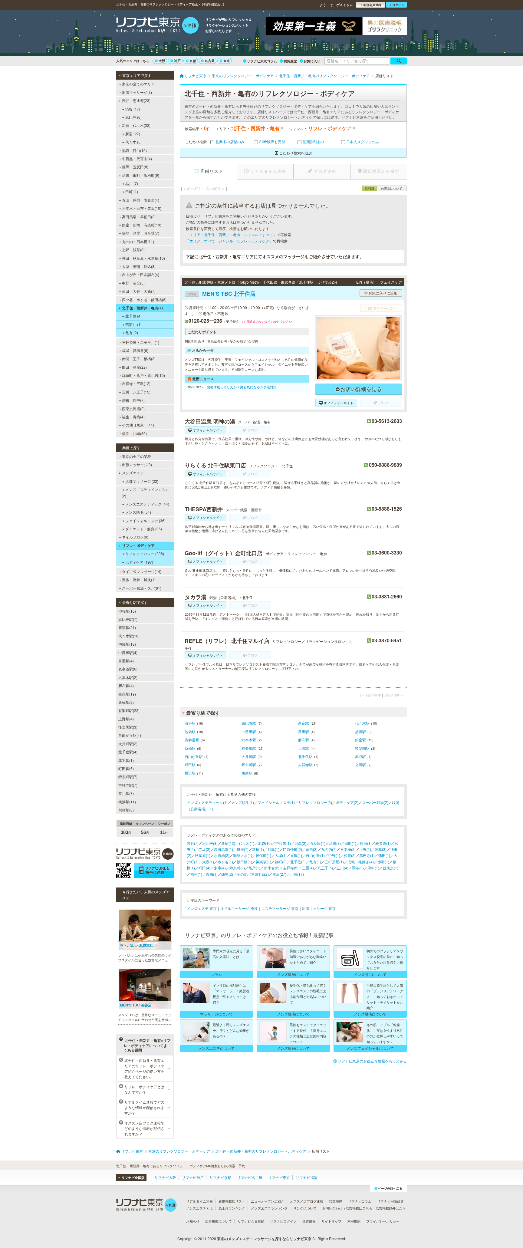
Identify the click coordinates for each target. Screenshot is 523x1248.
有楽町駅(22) (129, 710)
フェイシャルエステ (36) (145, 520)
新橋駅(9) (126, 702)
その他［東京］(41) (138, 424)
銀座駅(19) (127, 693)
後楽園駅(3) (127, 726)
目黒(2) (300, 843)
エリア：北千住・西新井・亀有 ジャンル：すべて (231, 234)
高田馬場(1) (223, 849)
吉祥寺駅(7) (127, 785)
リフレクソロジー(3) (315, 802)
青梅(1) (212, 874)
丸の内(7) (329, 849)
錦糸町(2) (237, 867)
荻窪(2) (350, 855)
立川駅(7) (126, 793)
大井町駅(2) (127, 743)
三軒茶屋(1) (334, 861)
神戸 (177, 60)
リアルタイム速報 (199, 1201)
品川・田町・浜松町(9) (140, 175)
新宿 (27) (132, 133)
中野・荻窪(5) (133, 282)
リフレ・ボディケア (138, 545)
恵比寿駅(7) (127, 619)
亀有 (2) (131, 332)
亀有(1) (315, 861)
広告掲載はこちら (359, 1208)
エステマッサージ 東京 (279, 908)
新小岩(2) (271, 867)
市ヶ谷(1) (225, 861)
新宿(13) (228, 843)
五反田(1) (317, 843)
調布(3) (358, 867)
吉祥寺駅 (305, 764)
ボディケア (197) (139, 562)
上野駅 (303, 748)
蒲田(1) (384, 855)
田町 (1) (131, 191)
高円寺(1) (367, 855)
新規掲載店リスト (232, 1201)
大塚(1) (281, 855)
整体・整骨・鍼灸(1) (139, 579)
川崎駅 (247, 772)
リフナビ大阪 (165, 1177)
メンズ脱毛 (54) (138, 512)
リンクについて (305, 1208)
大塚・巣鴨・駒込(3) (139, 266)
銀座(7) (242, 849)
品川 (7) (131, 183)
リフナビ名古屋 (249, 1177)
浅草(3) (380, 849)
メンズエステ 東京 (202, 908)
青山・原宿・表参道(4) (140, 200)
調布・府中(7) (133, 400)
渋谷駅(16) (127, 611)
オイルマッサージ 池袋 (239, 908)
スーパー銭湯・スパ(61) (141, 588)
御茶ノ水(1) (242, 855)
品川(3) (335, 843)
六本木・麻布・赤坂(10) (141, 208)
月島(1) (273, 849)
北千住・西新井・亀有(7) (142, 308)
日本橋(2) (348, 849)
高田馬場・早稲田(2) (139, 216)
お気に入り (312, 61)
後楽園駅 (362, 748)
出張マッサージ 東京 (319, 908)
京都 (192, 60)
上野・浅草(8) (133, 249)
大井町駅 (249, 756)
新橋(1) (258, 849)
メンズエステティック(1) (207, 802)
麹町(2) (281, 861)
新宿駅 (303, 723)
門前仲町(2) (292, 849)
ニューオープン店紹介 (267, 1201)
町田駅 (190, 764)
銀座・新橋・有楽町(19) (141, 224)
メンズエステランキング (269, 1208)
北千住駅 (305, 756)
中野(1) (334, 855)
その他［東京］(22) (253, 874)
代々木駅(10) (129, 635)
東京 (226, 60)
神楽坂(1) (263, 861)
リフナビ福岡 (306, 1177)
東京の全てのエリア (138, 83)
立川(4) (342, 867)
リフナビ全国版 (133, 1177)
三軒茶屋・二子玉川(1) (140, 342)
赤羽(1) (383, 861)
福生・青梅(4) (133, 416)
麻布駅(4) (126, 685)
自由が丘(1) (315, 855)
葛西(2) (311, 849)
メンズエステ (133, 472)
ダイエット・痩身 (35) (143, 528)
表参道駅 (192, 739)
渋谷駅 (190, 723)
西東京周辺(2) (133, 408)
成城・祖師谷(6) (135, 350)
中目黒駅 (249, 731)
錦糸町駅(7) (127, 776)
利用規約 (353, 1221)
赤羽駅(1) (126, 760)
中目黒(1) (283, 843)
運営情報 (309, 1221)
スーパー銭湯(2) (375, 802)
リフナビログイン (283, 1221)
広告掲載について (218, 1221)
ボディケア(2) (347, 802)
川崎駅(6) (126, 809)
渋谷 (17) (132, 108)
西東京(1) (390, 867)
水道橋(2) (221, 855)
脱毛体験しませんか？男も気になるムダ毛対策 (242, 386)
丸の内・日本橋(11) (138, 241)
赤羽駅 (360, 756)
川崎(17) (297, 874)
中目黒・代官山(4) (137, 158)
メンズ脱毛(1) (242, 802)
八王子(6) (325, 867)
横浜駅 (190, 772)
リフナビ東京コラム (262, 61)
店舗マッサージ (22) (141, 481)
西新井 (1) (133, 324)
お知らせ (192, 1221)
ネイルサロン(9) (135, 536)
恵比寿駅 (249, 723)
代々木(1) (246, 843)
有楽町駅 (249, 748)
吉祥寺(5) (290, 867)
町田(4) (204, 867)
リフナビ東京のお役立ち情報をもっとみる (372, 1060)
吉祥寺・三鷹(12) (136, 383)
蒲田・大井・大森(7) (139, 291)
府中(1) (373, 867)
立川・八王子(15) (136, 391)
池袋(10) (265, 843)
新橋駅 (190, 748)
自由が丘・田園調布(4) (140, 274)
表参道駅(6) (127, 668)
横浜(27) (279, 874)
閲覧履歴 (290, 61)
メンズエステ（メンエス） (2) (145, 492)
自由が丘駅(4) (129, 735)
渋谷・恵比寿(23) (136, 100)
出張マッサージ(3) (137, 92)
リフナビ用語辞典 (390, 1201)
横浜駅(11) (127, 801)
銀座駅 (360, 739)
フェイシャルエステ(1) (276, 802)
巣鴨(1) (296, 855)
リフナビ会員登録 (251, 1221)
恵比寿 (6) (133, 117)
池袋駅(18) (127, 644)
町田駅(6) (126, 768)
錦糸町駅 (249, 764)
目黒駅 (303, 731)
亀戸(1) (254, 867)
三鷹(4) (308, 867)
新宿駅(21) (127, 627)
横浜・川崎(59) (134, 433)
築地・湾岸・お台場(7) (140, 232)
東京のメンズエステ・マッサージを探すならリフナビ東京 (264, 1238)
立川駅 (360, 764)
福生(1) (196, 874)
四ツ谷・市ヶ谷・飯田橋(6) (144, 299)
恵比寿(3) (210, 843)
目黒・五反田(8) (135, 166)
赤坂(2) (204, 849)
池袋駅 (190, 731)
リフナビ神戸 (193, 1177)
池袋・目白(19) (134, 150)
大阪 (162, 60)
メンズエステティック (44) (147, 503)
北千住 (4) (133, 315)
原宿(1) (366, 843)
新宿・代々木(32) (136, 125)
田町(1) (350, 843)
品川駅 (360, 731)
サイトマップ (331, 1221)
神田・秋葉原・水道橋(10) (143, 258)
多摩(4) (220, 867)
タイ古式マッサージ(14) (141, 571)
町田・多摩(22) (134, 367)
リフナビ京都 (220, 1177)
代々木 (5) (133, 141)
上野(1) (365, 849)
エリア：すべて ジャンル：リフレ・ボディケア (229, 240)
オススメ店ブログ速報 (306, 1201)
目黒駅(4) (126, 660)
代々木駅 (362, 723)
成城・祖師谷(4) (360, 861)
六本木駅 (249, 739)
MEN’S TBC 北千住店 (221, 294)
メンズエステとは (199, 1208)
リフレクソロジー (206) (144, 553)
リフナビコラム (359, 1201)
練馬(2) (227, 874)
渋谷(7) (193, 843)
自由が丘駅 (194, 756)
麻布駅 (303, 739)
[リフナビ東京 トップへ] (157, 26)
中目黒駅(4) (127, 652)
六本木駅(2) (127, 677)
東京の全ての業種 (136, 456)
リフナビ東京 (279, 1177)
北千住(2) (298, 861)
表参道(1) (383, 843)
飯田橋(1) (244, 861)
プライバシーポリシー (383, 1221)
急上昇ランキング (232, 1208)
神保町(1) (263, 855)
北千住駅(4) (127, 751)
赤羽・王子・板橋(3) (139, 358)
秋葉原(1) (202, 855)
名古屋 (210, 60)
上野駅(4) (126, 718)
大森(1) (208, 861)
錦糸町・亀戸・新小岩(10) (143, 375)
